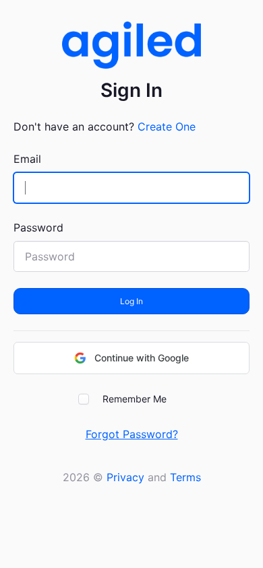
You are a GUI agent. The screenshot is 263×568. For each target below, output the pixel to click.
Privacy (125, 477)
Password (38, 227)
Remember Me (135, 398)
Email (27, 159)
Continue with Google (141, 357)
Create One (167, 126)
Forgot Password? (132, 434)
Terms (185, 477)
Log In (131, 301)
